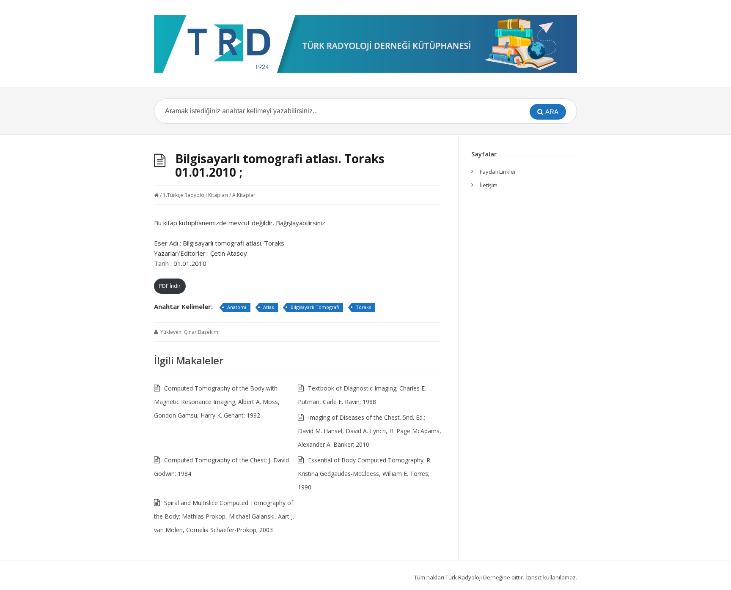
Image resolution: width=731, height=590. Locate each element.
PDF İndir (170, 286)
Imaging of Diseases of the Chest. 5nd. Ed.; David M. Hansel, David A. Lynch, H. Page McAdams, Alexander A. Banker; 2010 (369, 430)
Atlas (268, 307)
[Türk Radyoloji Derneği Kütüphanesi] (365, 44)
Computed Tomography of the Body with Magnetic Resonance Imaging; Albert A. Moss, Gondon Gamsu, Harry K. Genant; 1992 (217, 401)
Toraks (363, 307)
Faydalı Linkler (498, 171)
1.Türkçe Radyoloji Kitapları (195, 195)
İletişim (488, 185)
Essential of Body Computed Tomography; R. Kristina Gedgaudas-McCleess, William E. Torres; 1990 (364, 473)
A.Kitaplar (244, 195)
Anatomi (236, 307)
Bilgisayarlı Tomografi (315, 307)
